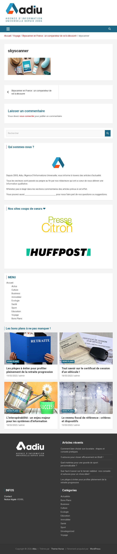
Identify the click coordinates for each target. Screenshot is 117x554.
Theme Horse (57, 549)
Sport (63, 527)
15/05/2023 (67, 425)
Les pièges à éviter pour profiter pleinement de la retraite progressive (29, 370)
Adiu (34, 549)
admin (22, 376)
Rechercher (108, 133)
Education (65, 515)
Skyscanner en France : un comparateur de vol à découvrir (31, 92)
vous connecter (27, 116)
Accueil (9, 282)
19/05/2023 (11, 376)
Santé (63, 523)
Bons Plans (12, 362)
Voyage (64, 535)
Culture (64, 508)
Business (65, 504)
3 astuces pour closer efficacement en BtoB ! (82, 457)
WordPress (95, 549)
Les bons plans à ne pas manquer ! (28, 328)
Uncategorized (67, 531)
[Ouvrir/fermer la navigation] (8, 29)
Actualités (65, 496)
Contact (8, 496)
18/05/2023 (67, 376)
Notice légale (10, 499)
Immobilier (65, 519)
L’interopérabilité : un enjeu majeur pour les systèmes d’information (28, 419)
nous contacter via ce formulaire (40, 194)
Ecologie (65, 512)
